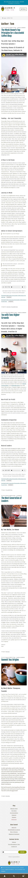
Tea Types (14, 810)
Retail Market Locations (14, 829)
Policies (14, 842)
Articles (9, 306)
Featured (14, 815)
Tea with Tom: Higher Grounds (10, 316)
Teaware (14, 817)
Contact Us (14, 846)
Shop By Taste (14, 808)
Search (14, 876)
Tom (15, 27)
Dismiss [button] (3, 871)
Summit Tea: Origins (10, 659)
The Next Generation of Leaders (11, 499)
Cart (21, 875)
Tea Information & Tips (14, 844)
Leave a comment (21, 27)
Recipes (8, 651)
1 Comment (19, 495)
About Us (14, 827)
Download (9, 297)
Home (5, 17)
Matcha (24, 383)
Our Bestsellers (14, 812)
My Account (4, 876)
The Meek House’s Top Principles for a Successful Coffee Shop (12, 32)
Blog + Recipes (14, 831)
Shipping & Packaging (14, 834)
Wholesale (14, 819)
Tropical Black (4, 385)
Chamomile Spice (15, 385)
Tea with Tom (14, 306)
